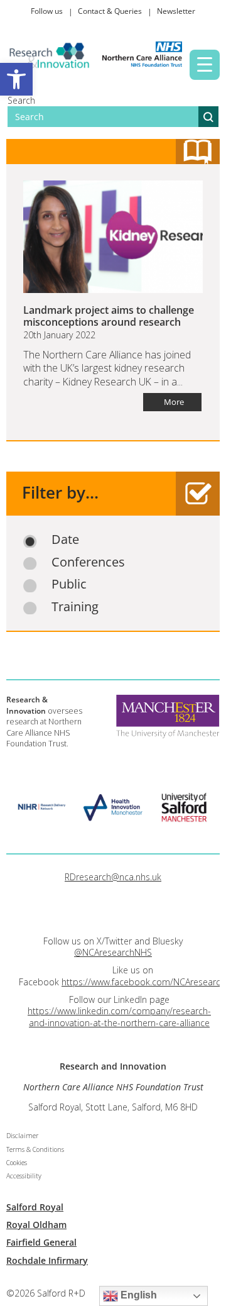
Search (21, 100)
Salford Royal (34, 1207)
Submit (208, 116)
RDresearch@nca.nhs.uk (113, 877)
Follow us (47, 11)
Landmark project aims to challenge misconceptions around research (108, 316)
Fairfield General (41, 1242)
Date (65, 539)
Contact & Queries (110, 11)
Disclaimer (22, 1135)
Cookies (16, 1162)
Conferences (88, 562)
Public (69, 584)
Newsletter (176, 11)
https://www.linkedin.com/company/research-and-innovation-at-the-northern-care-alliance (119, 1016)
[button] (16, 79)
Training (75, 607)
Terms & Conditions (35, 1149)
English (137, 1295)
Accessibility (23, 1175)
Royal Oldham (36, 1225)
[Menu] (205, 65)
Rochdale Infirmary (47, 1260)
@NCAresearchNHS (113, 952)
